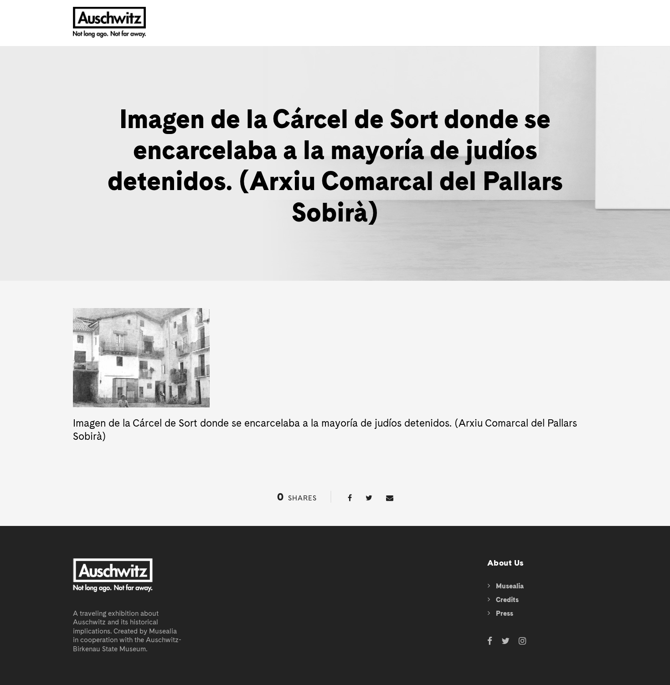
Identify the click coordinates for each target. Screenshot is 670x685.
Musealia (510, 586)
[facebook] (489, 641)
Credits (507, 600)
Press (504, 613)
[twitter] (505, 641)
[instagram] (522, 641)
